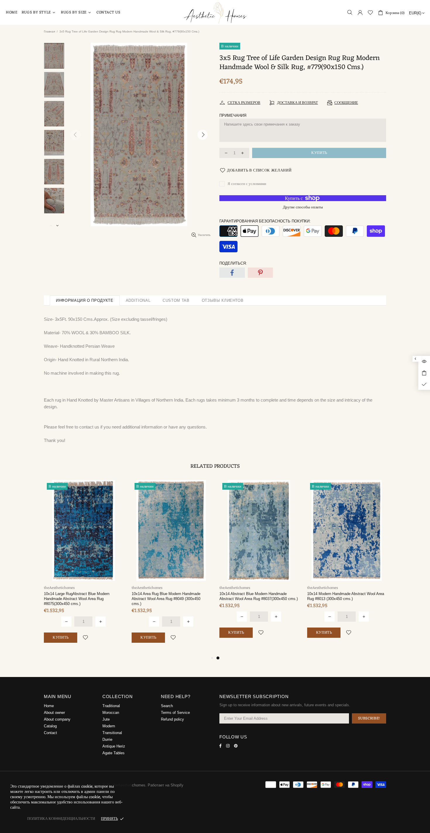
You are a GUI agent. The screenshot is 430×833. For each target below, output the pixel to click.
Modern (108, 726)
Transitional (112, 733)
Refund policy (172, 719)
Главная (49, 31)
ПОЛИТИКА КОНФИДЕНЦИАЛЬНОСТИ (61, 818)
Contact (50, 733)
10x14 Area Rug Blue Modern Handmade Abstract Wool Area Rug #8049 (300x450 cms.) (341, 599)
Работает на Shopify (165, 785)
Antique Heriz (113, 746)
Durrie (107, 739)
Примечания (232, 115)
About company (57, 719)
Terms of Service (175, 712)
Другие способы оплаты (303, 207)
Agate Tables (113, 753)
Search (167, 706)
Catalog (50, 726)
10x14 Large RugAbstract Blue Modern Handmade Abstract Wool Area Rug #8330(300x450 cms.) (76, 599)
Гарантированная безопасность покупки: (265, 221)
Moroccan (110, 712)
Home (49, 706)
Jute (106, 719)
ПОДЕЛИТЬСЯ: (233, 263)
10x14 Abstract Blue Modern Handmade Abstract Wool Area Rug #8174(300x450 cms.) (171, 596)
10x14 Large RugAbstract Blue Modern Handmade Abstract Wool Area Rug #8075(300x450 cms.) (252, 599)
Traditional (111, 706)
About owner (54, 712)
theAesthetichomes (215, 12)
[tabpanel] (83, 567)
